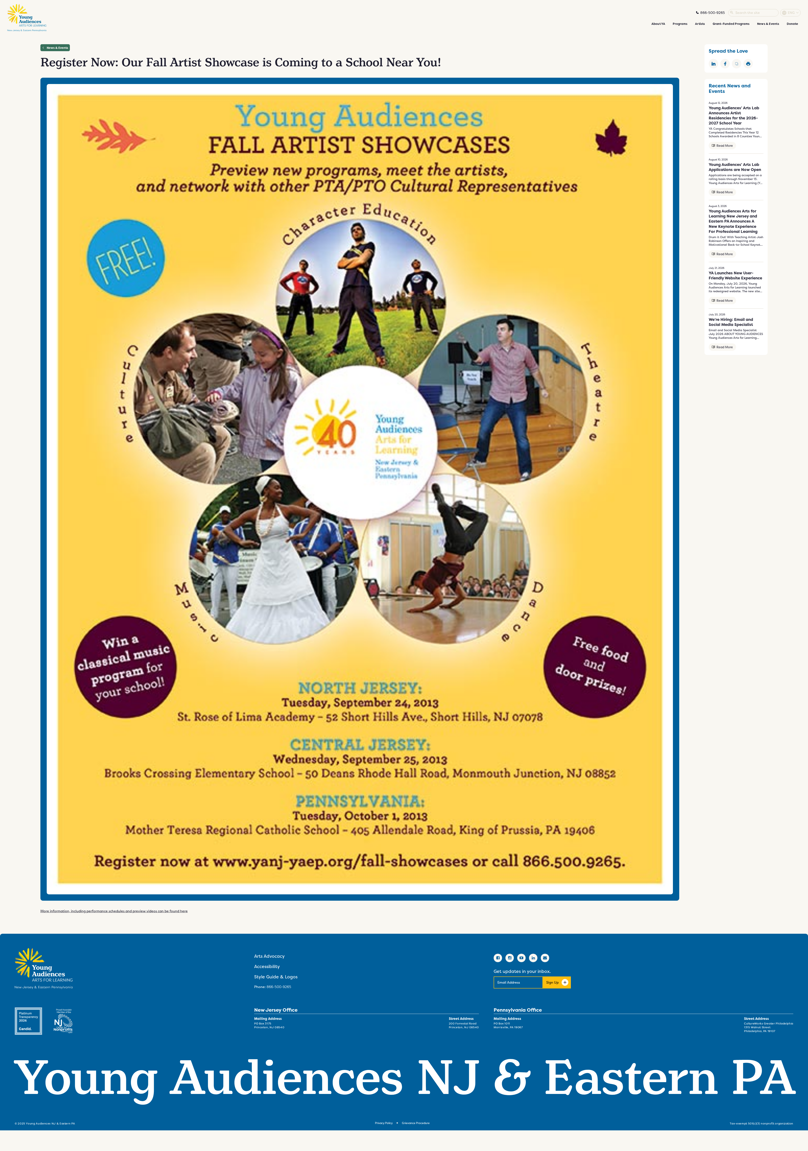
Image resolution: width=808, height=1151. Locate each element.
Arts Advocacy (269, 956)
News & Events (768, 24)
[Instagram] (509, 958)
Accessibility (267, 966)
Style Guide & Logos (276, 977)
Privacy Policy (384, 1123)
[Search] (731, 13)
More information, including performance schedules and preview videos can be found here (114, 911)
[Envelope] (545, 958)
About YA (658, 24)
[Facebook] (498, 958)
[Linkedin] (533, 958)
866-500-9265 (279, 987)
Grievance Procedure (416, 1123)
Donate (792, 24)
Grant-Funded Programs (731, 24)
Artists (700, 24)
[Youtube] (521, 958)
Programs (680, 24)
